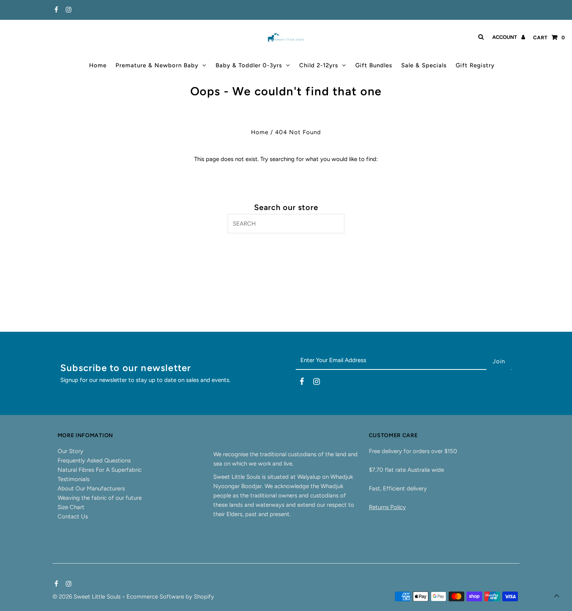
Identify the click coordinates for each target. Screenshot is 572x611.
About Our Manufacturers (91, 488)
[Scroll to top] (556, 595)
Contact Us (73, 516)
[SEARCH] (479, 37)
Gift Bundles (373, 65)
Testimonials (73, 479)
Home (98, 65)
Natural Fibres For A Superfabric (100, 469)
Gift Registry (475, 65)
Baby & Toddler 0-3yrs (249, 65)
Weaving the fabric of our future (100, 497)
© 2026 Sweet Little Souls (87, 596)
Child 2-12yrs (318, 65)
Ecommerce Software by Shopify (170, 596)
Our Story (70, 451)
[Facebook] (55, 10)
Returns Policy (387, 507)
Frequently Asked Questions (94, 460)
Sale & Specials (424, 65)
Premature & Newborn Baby (157, 65)
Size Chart (71, 507)
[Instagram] (67, 10)
